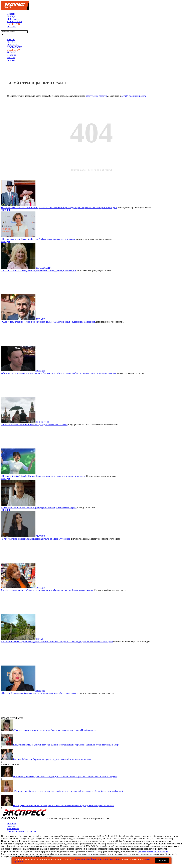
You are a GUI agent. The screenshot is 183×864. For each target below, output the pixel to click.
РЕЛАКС (11, 26)
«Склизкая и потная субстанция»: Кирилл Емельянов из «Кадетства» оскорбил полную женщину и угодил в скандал (58, 373)
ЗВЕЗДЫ (11, 16)
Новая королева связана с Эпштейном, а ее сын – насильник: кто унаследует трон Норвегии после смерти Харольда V (59, 207)
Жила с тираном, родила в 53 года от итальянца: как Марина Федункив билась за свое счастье (47, 590)
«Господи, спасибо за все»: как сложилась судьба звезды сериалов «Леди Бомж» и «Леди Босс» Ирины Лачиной (68, 791)
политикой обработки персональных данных (98, 859)
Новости (11, 14)
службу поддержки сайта (133, 96)
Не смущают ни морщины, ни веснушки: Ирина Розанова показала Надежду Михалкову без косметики (63, 805)
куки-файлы (13, 828)
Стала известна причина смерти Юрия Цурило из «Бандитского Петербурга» (38, 507)
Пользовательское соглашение (21, 831)
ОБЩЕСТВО (13, 24)
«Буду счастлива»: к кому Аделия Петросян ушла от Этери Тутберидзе (35, 539)
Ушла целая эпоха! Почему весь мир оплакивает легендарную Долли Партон (38, 270)
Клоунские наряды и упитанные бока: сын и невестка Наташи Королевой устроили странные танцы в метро (66, 744)
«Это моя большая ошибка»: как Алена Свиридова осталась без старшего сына (39, 693)
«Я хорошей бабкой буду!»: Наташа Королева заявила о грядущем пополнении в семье (43, 476)
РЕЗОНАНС (13, 19)
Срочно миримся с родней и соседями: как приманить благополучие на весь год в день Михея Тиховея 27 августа (57, 641)
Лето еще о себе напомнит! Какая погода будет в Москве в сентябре (34, 424)
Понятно (162, 860)
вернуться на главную (96, 96)
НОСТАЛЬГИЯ (14, 21)
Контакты (11, 60)
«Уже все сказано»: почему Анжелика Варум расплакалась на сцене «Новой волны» (54, 730)
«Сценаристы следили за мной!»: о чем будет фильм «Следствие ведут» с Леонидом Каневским (48, 322)
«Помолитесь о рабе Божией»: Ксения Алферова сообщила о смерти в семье (38, 239)
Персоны (11, 55)
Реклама (11, 57)
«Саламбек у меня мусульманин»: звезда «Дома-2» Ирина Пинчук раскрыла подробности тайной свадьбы (65, 776)
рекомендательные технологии (153, 851)
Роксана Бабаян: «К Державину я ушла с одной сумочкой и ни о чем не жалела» (52, 759)
